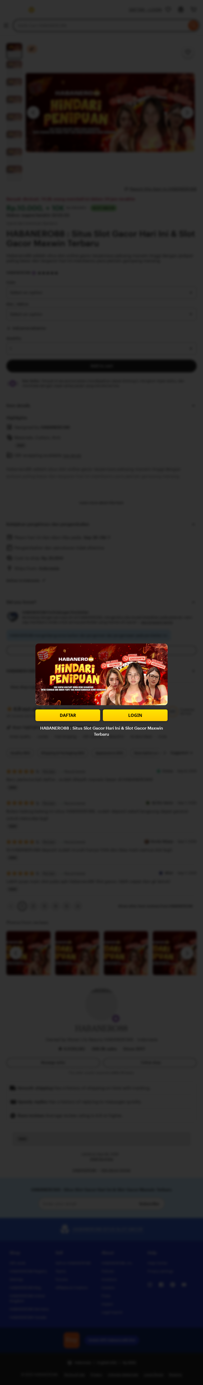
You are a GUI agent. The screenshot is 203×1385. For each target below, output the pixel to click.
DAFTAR (68, 715)
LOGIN (135, 715)
